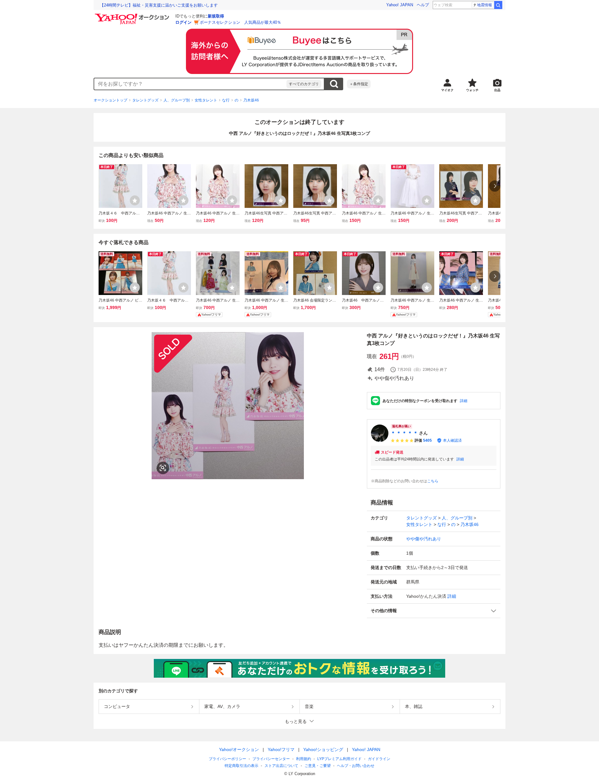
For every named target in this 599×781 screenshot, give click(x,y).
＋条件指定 (358, 84)
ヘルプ (423, 4)
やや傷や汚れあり (423, 538)
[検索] (498, 5)
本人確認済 (452, 440)
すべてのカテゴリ (304, 84)
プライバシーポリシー (227, 759)
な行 (226, 100)
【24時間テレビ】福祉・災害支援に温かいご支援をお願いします (159, 5)
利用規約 (303, 759)
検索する (333, 84)
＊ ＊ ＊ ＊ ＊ (404, 432)
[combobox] (190, 84)
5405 (427, 440)
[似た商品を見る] (163, 468)
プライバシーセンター (271, 759)
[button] (433, 611)
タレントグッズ (145, 100)
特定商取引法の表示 (241, 766)
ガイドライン (379, 759)
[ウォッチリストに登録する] (135, 200)
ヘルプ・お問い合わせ (355, 766)
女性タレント (206, 100)
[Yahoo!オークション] (133, 15)
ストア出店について (281, 766)
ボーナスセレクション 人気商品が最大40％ (240, 22)
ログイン (183, 22)
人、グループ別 (176, 100)
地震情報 (484, 5)
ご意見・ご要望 (317, 766)
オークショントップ (110, 100)
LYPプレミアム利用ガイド (339, 759)
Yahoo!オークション (239, 749)
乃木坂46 (251, 100)
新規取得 (216, 16)
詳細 (463, 401)
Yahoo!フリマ (281, 749)
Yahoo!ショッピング (323, 749)
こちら (432, 481)
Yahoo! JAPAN (399, 4)
